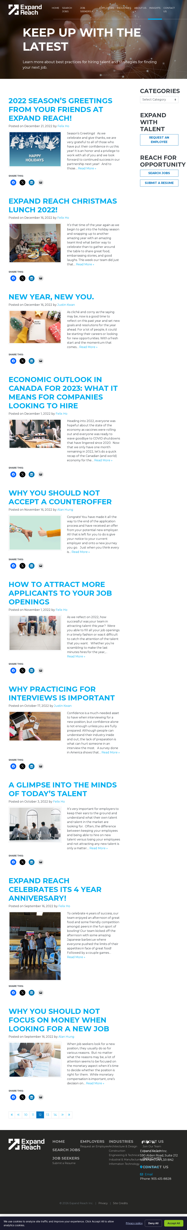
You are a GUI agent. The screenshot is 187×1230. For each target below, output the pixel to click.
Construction (117, 1150)
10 (25, 1115)
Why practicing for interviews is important (62, 693)
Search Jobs (67, 10)
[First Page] (12, 1114)
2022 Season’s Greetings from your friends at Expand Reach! (60, 109)
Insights (155, 8)
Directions (151, 1167)
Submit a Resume (159, 183)
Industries (124, 8)
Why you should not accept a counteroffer (60, 497)
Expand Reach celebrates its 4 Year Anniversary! (55, 889)
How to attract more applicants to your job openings (60, 593)
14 (55, 1115)
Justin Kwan (66, 304)
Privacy (103, 1203)
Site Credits (120, 1203)
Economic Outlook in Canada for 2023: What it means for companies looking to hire (63, 392)
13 (47, 1115)
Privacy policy (134, 1223)
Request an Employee (159, 140)
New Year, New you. (51, 296)
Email (148, 1174)
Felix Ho (63, 126)
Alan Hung (65, 509)
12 (40, 1115)
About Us (140, 8)
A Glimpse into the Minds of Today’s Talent (63, 789)
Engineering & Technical (124, 1155)
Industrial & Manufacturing (126, 1159)
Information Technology (124, 1164)
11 (33, 1115)
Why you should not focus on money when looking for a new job (59, 1020)
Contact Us (169, 10)
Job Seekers (85, 10)
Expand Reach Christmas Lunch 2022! (63, 205)
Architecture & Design (123, 1146)
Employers (106, 8)
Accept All (173, 1223)
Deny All (153, 1223)
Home (55, 8)
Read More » (87, 168)
